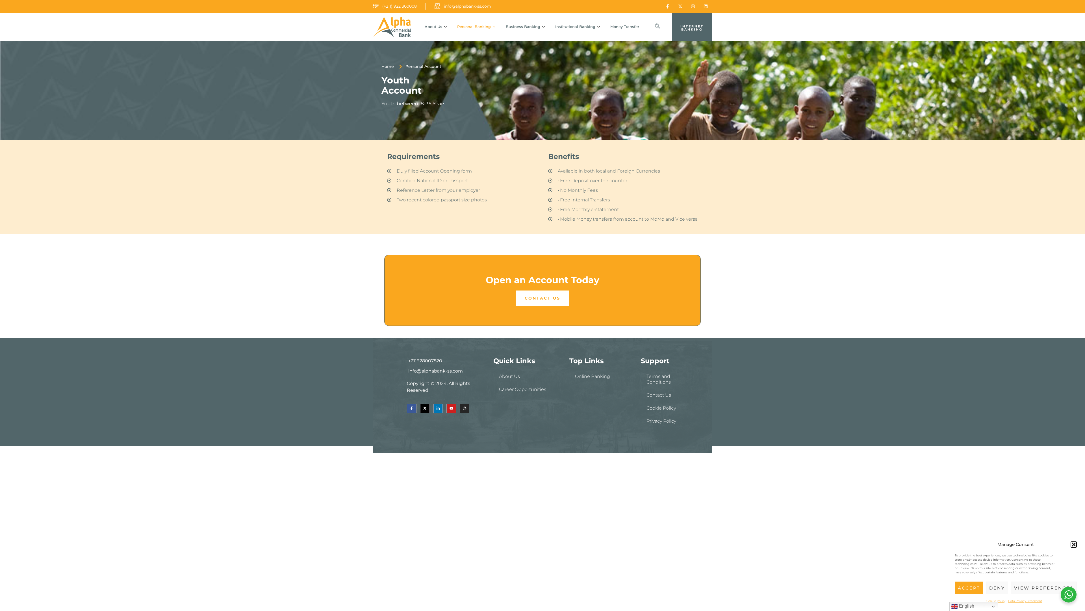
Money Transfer (624, 26)
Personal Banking (474, 26)
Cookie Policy (995, 601)
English (966, 606)
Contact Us (658, 395)
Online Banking (592, 376)
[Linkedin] (705, 6)
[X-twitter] (680, 6)
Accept (969, 588)
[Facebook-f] (667, 6)
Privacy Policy (661, 421)
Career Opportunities (522, 389)
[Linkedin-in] (438, 408)
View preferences (1043, 588)
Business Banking (523, 26)
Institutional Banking (575, 26)
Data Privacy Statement (1025, 601)
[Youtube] (451, 408)
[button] (1074, 544)
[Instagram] (693, 6)
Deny (997, 588)
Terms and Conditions (658, 379)
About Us (433, 26)
